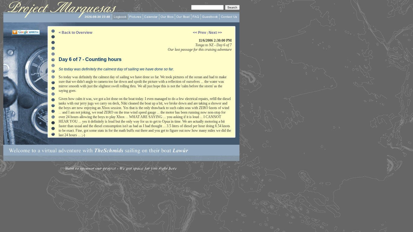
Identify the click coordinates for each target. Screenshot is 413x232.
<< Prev (200, 33)
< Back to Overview (75, 33)
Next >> (215, 33)
